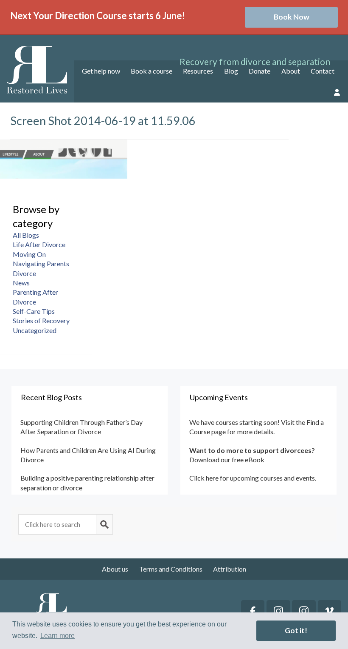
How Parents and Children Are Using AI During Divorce (88, 455)
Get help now (101, 71)
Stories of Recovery (41, 320)
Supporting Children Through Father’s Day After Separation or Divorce (81, 427)
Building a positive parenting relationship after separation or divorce (87, 482)
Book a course (151, 71)
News (21, 283)
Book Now (291, 16)
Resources (198, 71)
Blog (231, 71)
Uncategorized (34, 330)
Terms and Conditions (170, 569)
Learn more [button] (57, 635)
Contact (322, 71)
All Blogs (26, 235)
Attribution (229, 569)
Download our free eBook (226, 459)
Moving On (29, 254)
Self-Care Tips (34, 311)
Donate (259, 71)
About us (115, 569)
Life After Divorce (39, 244)
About (290, 71)
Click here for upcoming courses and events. (252, 478)
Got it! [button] (296, 630)
